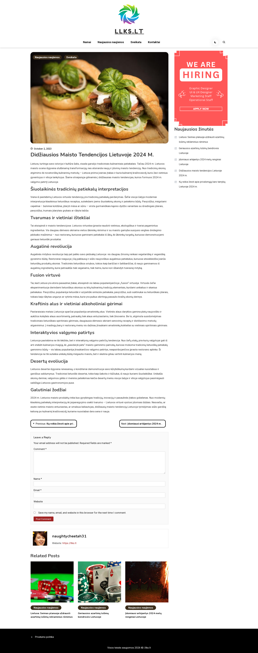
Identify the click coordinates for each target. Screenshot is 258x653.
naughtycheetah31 (69, 536)
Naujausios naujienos (111, 42)
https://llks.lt (69, 543)
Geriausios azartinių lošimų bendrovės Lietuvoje (199, 150)
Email (38, 490)
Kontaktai (154, 42)
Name (38, 478)
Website (38, 501)
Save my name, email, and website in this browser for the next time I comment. (82, 512)
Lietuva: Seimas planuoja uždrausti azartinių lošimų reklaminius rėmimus (201, 139)
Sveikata (135, 42)
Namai (87, 42)
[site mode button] (215, 42)
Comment (40, 449)
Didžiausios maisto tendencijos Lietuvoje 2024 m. (200, 173)
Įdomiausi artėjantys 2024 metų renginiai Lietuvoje (200, 162)
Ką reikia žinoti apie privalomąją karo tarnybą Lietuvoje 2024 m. (202, 184)
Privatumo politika (44, 637)
